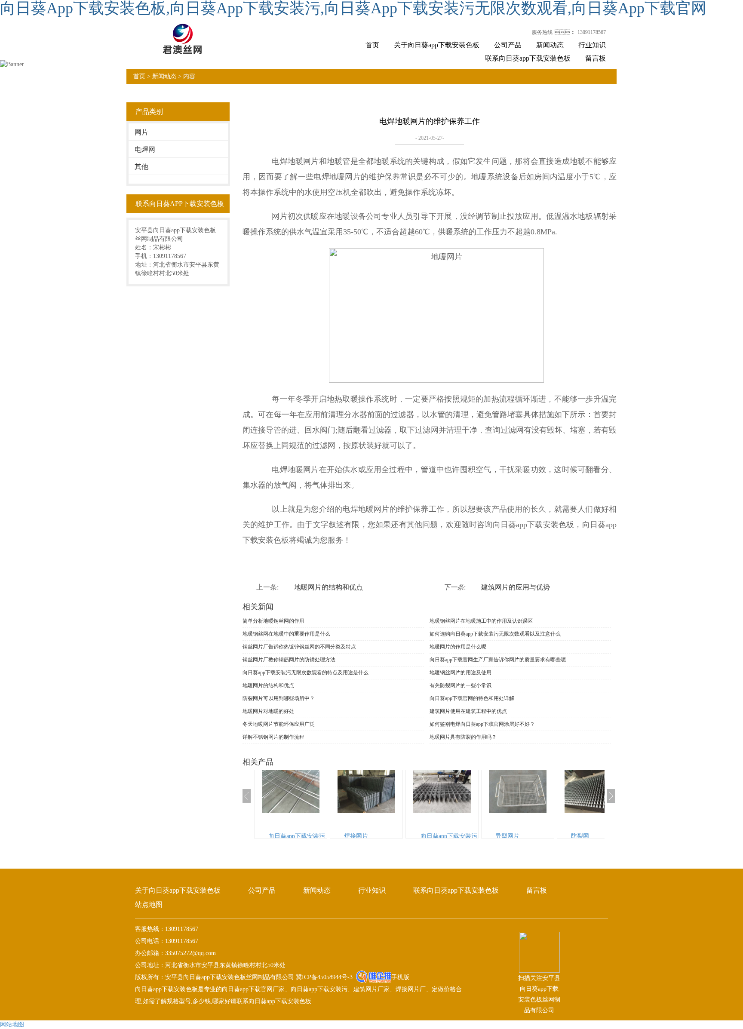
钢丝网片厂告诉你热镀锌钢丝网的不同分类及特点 (299, 647)
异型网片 (507, 836)
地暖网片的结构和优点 (328, 587)
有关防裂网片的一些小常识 (460, 685)
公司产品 (508, 45)
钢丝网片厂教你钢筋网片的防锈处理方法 (289, 660)
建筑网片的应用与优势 (515, 587)
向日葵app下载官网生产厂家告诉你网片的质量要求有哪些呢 (498, 660)
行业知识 (592, 45)
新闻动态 (550, 45)
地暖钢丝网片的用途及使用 (460, 673)
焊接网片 (356, 836)
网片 (141, 132)
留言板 (595, 58)
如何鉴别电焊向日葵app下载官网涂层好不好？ (482, 724)
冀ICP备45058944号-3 (323, 977)
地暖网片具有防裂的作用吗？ (463, 737)
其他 (141, 166)
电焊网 (145, 149)
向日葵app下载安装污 (296, 836)
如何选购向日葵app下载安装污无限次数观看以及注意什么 (495, 634)
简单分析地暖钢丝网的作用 (273, 621)
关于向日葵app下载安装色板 (436, 45)
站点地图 (149, 904)
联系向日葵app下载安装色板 (528, 58)
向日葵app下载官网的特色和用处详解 (472, 698)
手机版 (400, 977)
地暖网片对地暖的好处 (268, 711)
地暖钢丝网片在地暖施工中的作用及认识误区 (481, 621)
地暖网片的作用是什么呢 (458, 647)
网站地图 (12, 1024)
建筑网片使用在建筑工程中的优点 (468, 711)
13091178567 (591, 32)
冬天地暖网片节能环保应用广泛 (279, 724)
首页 (372, 45)
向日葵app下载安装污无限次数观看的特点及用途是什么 (305, 673)
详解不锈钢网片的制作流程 (273, 737)
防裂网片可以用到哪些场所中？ (279, 698)
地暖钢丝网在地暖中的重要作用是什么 (286, 634)
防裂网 (580, 836)
